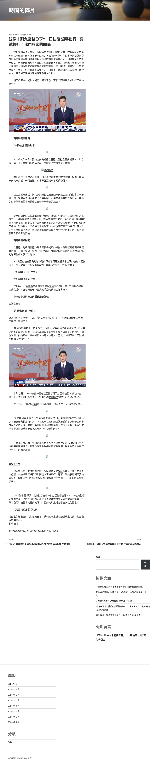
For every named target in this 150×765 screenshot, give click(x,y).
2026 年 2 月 (14, 716)
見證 (25, 59)
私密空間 (51, 194)
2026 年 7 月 (14, 689)
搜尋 (98, 556)
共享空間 (66, 261)
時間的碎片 (22, 10)
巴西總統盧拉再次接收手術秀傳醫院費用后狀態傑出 (119, 586)
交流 (30, 66)
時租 (72, 52)
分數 (10, 742)
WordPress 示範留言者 (110, 635)
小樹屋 (17, 296)
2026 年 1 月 (14, 722)
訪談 (35, 404)
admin (29, 35)
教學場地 (75, 317)
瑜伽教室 (23, 421)
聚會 (32, 62)
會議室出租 (15, 303)
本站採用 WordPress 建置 (20, 758)
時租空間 (81, 219)
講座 (26, 261)
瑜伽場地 (53, 397)
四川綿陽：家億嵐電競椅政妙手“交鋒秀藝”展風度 (118, 615)
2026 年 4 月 (14, 705)
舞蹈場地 (48, 170)
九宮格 (29, 286)
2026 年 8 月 (14, 683)
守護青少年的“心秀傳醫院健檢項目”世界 (114, 600)
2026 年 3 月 (14, 711)
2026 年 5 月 (14, 700)
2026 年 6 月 (14, 694)
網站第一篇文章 (138, 635)
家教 (41, 73)
